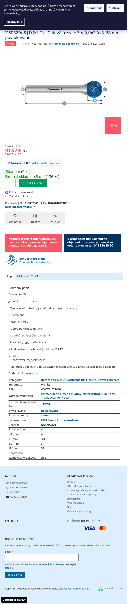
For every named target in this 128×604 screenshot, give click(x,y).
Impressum (73, 498)
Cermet (46, 394)
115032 (45, 404)
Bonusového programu (47, 163)
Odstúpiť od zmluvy (14, 599)
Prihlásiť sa (15, 575)
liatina (56, 394)
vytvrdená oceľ (59, 397)
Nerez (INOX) (91, 394)
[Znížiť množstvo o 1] (17, 185)
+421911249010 (19, 487)
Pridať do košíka (35, 183)
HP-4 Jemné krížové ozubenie (60, 420)
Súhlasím (115, 8)
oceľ (112, 394)
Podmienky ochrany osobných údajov (87, 490)
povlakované (49, 411)
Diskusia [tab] (22, 276)
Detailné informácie (18, 207)
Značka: (94, 43)
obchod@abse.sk (35, 245)
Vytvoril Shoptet (114, 588)
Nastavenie (14, 22)
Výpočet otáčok (75, 502)
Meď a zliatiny (72, 394)
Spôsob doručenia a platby (81, 494)
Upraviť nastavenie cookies (73, 588)
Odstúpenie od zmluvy (79, 511)
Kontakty (72, 482)
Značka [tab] (35, 276)
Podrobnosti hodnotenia (65, 43)
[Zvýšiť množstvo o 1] (17, 181)
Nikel (104, 394)
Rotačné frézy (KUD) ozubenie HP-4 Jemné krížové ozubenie (80, 380)
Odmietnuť (93, 8)
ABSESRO (15, 492)
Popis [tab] (10, 276)
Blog (69, 507)
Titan (44, 397)
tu (19, 13)
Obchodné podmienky (79, 486)
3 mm (45, 415)
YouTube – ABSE (18, 497)
